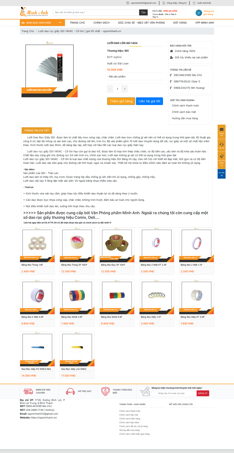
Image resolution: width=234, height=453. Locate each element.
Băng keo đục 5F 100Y (113, 264)
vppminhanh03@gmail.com (143, 3)
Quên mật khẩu (204, 3)
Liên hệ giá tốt (149, 101)
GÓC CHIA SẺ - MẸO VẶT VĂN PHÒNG (141, 22)
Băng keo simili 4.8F (111, 316)
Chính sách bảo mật (184, 111)
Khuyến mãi (221, 134)
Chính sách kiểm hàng (129, 418)
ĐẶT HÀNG (180, 22)
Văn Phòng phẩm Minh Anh (115, 212)
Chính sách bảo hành (129, 422)
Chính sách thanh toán (185, 105)
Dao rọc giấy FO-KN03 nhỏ (36, 369)
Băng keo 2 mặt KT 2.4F (154, 264)
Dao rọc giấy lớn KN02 (73, 369)
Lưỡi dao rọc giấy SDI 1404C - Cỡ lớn (48, 151)
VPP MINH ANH (204, 22)
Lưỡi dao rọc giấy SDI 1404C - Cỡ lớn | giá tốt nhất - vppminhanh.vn (79, 31)
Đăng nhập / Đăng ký (176, 3)
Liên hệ (221, 148)
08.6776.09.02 (52, 222)
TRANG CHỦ (77, 22)
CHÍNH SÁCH (101, 22)
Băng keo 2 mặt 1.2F (191, 264)
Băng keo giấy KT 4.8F (193, 316)
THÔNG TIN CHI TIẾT (36, 130)
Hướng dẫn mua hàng (185, 118)
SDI (119, 159)
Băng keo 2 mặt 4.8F (32, 316)
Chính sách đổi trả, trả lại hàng (133, 426)
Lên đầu (221, 173)
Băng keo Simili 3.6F (71, 316)
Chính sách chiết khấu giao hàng (134, 434)
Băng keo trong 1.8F (32, 264)
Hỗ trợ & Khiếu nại (221, 162)
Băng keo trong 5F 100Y (74, 264)
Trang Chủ (27, 31)
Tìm (143, 12)
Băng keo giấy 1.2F (151, 316)
